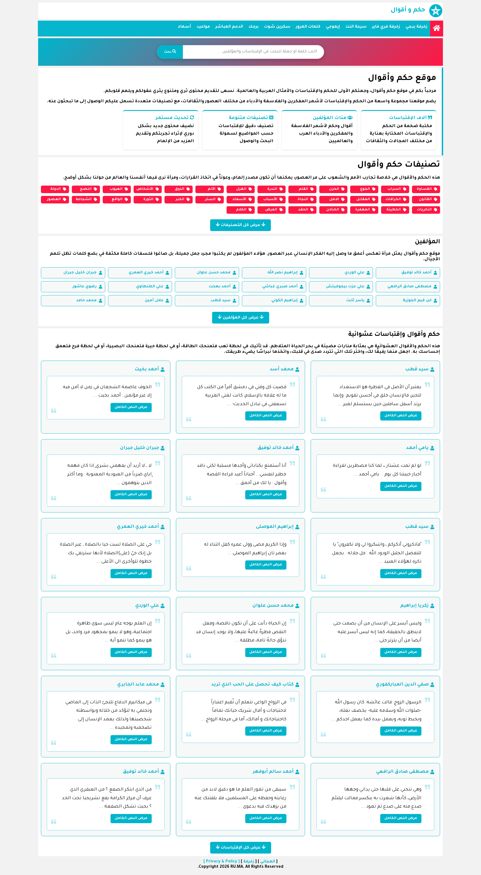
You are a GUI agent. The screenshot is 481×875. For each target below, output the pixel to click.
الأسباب (270, 199)
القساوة (424, 189)
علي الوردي (354, 273)
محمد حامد (86, 300)
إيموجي (333, 27)
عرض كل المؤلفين (241, 318)
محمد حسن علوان (213, 273)
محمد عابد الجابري (138, 684)
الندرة (272, 189)
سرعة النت (356, 27)
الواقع (117, 199)
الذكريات (424, 210)
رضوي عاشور (84, 287)
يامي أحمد (417, 448)
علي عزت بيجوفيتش (345, 287)
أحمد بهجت (219, 287)
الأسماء (239, 199)
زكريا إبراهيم (414, 605)
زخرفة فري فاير (386, 27)
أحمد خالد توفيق (416, 273)
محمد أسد (282, 369)
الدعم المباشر (229, 27)
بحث (168, 52)
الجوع (365, 189)
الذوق (179, 189)
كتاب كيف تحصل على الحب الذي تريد (252, 684)
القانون (425, 199)
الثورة (148, 199)
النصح (86, 189)
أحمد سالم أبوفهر (273, 771)
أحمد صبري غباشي (280, 287)
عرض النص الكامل (400, 416)
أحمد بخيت (146, 369)
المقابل (363, 199)
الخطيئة (393, 210)
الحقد (303, 210)
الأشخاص (144, 189)
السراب (394, 189)
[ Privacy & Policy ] (221, 862)
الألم (211, 189)
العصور (54, 199)
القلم (303, 189)
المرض (271, 210)
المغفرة (362, 210)
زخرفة (248, 862)
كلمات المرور (308, 27)
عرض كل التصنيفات (240, 225)
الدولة (55, 189)
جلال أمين (154, 300)
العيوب (116, 189)
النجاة (303, 199)
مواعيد (203, 27)
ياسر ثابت (355, 300)
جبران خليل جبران (80, 273)
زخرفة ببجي (416, 27)
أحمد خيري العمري (146, 273)
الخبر (180, 199)
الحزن (334, 189)
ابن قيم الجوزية (417, 300)
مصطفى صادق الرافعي (409, 287)
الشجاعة (84, 199)
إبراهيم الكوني (284, 300)
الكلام (241, 210)
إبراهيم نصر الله (283, 273)
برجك (254, 27)
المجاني (267, 862)
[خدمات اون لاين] (436, 29)
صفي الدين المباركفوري (402, 684)
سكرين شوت (277, 27)
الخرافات (393, 199)
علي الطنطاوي (149, 287)
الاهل (334, 199)
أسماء (184, 27)
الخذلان (332, 210)
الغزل (241, 189)
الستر (210, 199)
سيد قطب (220, 300)
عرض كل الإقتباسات (241, 848)
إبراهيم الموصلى (275, 526)
